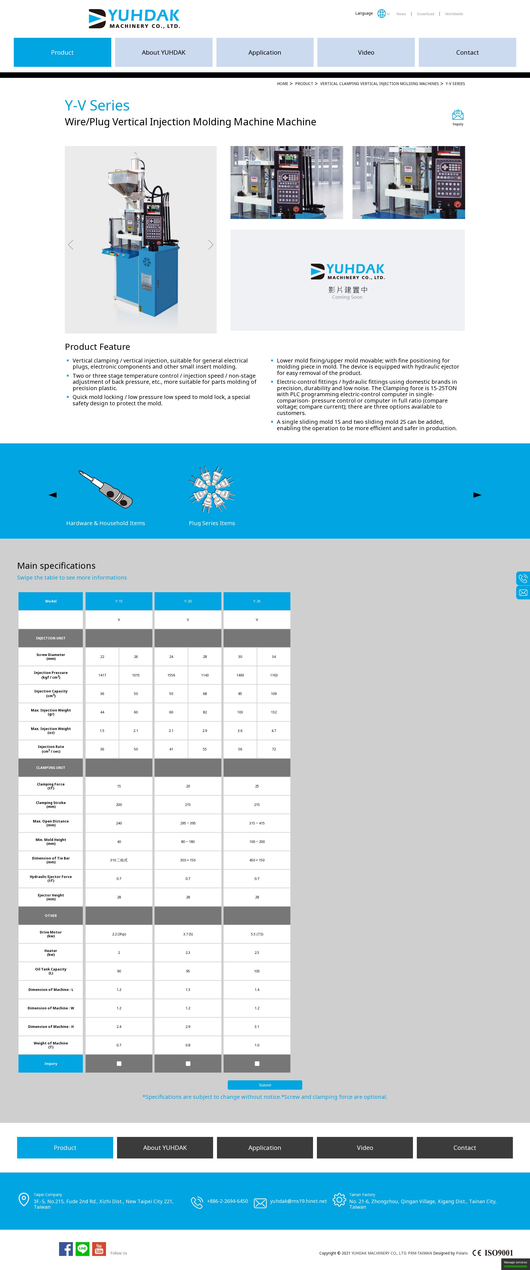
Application (264, 52)
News (401, 13)
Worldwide (454, 13)
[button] (70, 245)
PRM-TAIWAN (420, 1253)
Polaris (462, 1253)
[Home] (134, 18)
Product (62, 52)
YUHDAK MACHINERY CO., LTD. (379, 1253)
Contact (467, 52)
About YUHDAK (164, 52)
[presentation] (52, 495)
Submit (265, 1085)
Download (425, 13)
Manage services (515, 1262)
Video (366, 52)
